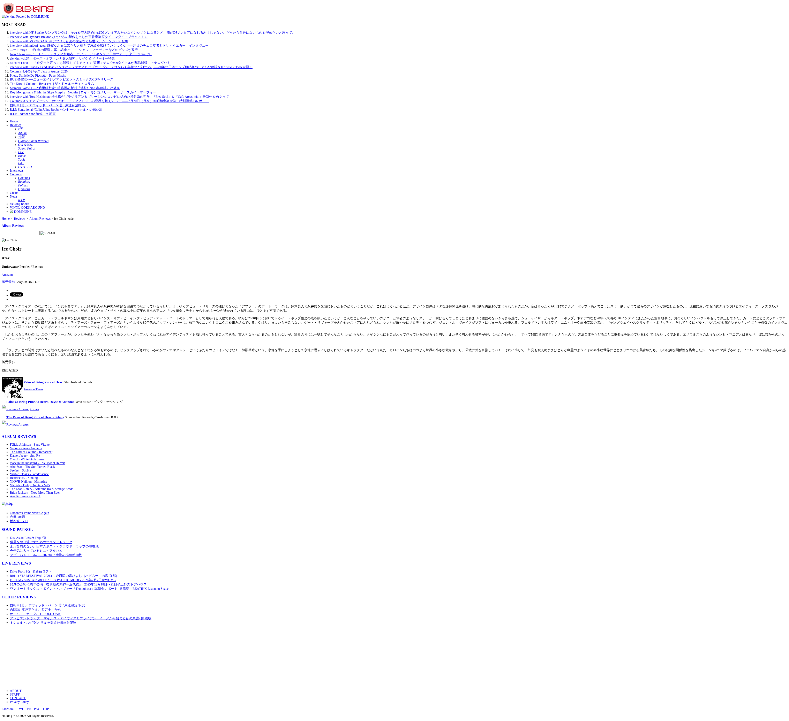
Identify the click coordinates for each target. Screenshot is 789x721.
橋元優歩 (8, 282)
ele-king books (19, 204)
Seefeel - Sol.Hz (20, 470)
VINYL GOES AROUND (27, 207)
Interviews (16, 170)
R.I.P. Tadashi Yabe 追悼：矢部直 (33, 114)
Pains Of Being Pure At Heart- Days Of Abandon (40, 402)
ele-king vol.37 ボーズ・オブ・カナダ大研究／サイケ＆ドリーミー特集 (62, 58)
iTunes (39, 389)
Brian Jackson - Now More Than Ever (35, 492)
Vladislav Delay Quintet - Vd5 (30, 485)
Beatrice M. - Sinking (24, 478)
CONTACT (18, 698)
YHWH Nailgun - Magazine (28, 481)
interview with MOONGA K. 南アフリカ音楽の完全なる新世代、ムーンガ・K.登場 (69, 41)
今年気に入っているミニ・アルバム (36, 550)
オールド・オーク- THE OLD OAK (35, 614)
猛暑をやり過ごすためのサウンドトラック (41, 542)
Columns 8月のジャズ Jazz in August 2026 (39, 71)
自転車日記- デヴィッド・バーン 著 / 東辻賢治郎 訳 (47, 605)
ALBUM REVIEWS (19, 436)
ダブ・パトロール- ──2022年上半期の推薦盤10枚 (46, 555)
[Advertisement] (125, 657)
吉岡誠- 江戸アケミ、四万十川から (35, 609)
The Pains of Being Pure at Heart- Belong (35, 417)
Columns (16, 174)
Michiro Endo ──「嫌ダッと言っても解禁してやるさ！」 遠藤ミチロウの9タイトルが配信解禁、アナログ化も (90, 62)
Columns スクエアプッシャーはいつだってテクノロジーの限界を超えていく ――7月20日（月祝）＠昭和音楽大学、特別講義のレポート (109, 101)
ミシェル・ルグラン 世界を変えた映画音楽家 (43, 622)
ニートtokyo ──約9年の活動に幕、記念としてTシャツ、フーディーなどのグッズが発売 (74, 50)
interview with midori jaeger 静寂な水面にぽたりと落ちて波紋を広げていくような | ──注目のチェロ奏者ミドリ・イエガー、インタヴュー (109, 45)
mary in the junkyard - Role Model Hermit (37, 463)
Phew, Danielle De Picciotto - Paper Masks (38, 75)
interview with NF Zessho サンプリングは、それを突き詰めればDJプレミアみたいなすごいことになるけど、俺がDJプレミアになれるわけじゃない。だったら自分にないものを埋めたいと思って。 (152, 32)
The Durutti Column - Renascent (31, 452)
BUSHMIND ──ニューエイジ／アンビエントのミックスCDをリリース (61, 79)
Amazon (7, 274)
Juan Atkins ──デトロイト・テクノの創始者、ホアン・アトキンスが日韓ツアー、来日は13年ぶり (81, 54)
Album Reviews (40, 218)
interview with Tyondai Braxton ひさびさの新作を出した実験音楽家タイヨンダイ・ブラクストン (79, 37)
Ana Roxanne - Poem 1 (25, 496)
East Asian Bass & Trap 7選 (28, 537)
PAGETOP (41, 709)
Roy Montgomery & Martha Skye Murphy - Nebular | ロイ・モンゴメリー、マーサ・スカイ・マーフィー (83, 92)
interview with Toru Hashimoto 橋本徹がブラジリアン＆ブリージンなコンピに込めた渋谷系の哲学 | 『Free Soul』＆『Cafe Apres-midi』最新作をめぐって (119, 96)
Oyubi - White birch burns (27, 459)
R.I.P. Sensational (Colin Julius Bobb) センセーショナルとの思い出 (56, 109)
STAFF (15, 694)
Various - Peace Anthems (26, 448)
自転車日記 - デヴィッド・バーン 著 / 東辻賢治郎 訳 (48, 105)
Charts (14, 192)
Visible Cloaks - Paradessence (29, 474)
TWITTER (24, 709)
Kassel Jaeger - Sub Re (25, 455)
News (13, 196)
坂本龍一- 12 (19, 521)
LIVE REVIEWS (16, 563)
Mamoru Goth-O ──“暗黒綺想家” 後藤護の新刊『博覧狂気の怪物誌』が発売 (65, 88)
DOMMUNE (22, 211)
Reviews (15, 125)
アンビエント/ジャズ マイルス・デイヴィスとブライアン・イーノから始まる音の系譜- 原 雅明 (80, 618)
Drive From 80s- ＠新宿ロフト (31, 571)
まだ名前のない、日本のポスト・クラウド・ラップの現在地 (54, 546)
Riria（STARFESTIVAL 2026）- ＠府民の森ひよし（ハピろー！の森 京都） (64, 575)
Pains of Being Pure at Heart (44, 382)
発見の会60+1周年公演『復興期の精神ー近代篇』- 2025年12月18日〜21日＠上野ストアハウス (78, 584)
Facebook (8, 709)
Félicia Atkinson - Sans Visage (30, 444)
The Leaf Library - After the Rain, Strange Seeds (41, 489)
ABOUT (16, 690)
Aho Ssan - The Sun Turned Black (32, 466)
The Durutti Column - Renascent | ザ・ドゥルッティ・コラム (52, 83)
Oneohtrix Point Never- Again (29, 513)
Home (14, 121)
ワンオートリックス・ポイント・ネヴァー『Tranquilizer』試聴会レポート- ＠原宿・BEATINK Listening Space (89, 588)
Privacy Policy (19, 702)
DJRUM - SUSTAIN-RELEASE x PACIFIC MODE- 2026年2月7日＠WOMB (63, 580)
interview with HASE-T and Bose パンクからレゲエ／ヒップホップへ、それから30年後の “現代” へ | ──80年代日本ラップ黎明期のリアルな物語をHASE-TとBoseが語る (131, 67)
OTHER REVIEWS (19, 597)
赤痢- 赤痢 (17, 517)
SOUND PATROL (17, 529)
